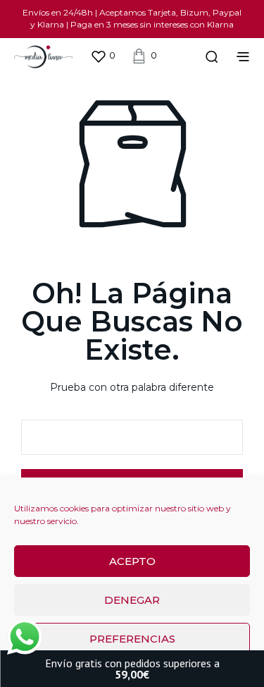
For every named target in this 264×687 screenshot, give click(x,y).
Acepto (132, 561)
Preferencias (132, 638)
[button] (102, 56)
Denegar (132, 600)
